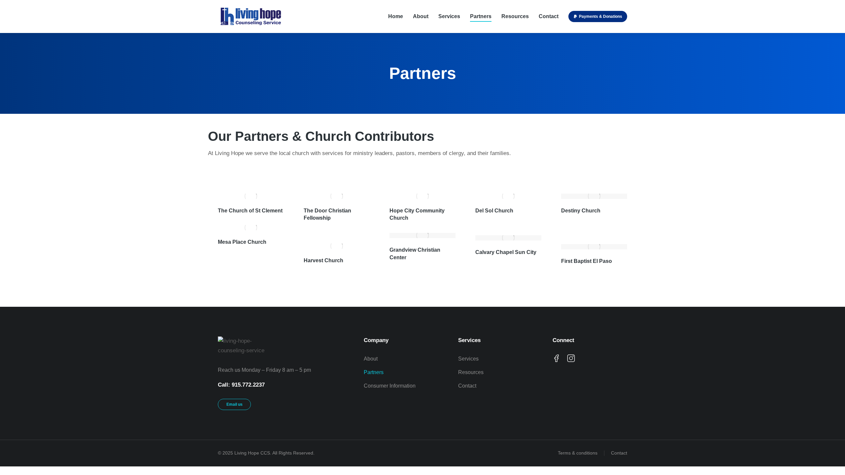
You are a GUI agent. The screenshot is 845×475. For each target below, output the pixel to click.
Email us (234, 404)
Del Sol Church (494, 210)
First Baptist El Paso (586, 261)
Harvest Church (323, 260)
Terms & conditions (577, 453)
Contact (619, 453)
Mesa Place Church (242, 242)
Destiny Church (580, 210)
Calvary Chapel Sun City (505, 252)
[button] (597, 16)
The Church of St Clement (250, 210)
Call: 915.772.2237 (241, 385)
